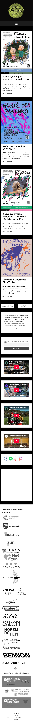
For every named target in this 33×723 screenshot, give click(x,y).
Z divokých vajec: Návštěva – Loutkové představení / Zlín (14, 217)
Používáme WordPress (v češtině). (10, 718)
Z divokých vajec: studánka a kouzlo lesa (15, 78)
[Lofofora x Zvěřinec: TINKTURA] (17, 258)
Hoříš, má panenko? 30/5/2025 (13, 147)
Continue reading (10, 94)
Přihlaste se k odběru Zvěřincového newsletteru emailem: (16, 341)
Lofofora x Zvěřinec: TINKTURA (14, 281)
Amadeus (27, 718)
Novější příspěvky (25, 306)
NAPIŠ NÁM (19, 663)
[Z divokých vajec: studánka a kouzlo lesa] (17, 52)
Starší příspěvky (7, 306)
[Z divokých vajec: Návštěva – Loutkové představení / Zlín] (17, 190)
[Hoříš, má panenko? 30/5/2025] (17, 122)
